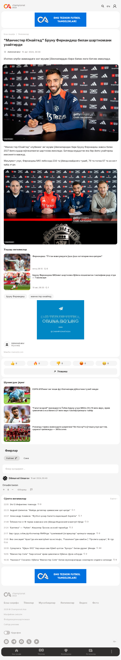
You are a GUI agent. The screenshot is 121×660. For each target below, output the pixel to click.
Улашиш (62, 371)
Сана (26, 458)
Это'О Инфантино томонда (22, 504)
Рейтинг (10, 458)
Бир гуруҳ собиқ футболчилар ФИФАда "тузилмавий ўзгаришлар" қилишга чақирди (52, 533)
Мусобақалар (47, 602)
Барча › (113, 499)
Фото (95, 602)
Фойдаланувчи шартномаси (17, 619)
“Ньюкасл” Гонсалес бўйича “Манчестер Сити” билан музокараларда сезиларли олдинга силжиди (60, 560)
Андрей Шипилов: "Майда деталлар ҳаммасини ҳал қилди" (39, 510)
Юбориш (22, 489)
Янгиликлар (23, 34)
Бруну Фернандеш (15, 296)
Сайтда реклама (11, 624)
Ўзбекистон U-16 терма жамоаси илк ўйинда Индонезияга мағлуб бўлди (46, 522)
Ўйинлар (29, 602)
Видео (83, 602)
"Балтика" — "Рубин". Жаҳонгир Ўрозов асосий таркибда (38, 527)
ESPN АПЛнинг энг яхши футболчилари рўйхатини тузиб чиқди (65, 389)
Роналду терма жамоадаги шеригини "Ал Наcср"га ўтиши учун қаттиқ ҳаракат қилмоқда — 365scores (69, 428)
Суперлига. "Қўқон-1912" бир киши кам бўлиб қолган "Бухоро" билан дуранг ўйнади (52, 548)
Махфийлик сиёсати (13, 614)
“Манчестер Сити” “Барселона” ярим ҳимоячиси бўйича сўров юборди (45, 554)
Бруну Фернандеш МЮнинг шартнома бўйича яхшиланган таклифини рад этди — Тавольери (74, 276)
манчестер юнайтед (41, 296)
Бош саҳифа (9, 34)
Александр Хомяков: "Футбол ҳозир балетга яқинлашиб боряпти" (43, 516)
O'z (108, 6)
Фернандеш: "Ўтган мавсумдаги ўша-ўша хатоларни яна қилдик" (67, 256)
